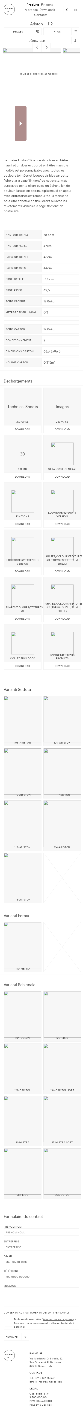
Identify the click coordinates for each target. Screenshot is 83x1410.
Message (10, 1285)
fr (75, 9)
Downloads (47, 9)
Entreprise (11, 1241)
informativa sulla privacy (58, 1319)
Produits (33, 4)
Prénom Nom (13, 1226)
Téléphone (11, 1271)
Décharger (37, 40)
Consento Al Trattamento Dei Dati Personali (36, 1312)
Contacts (40, 14)
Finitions (47, 4)
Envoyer (12, 1337)
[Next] (46, 47)
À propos (31, 9)
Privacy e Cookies (41, 1404)
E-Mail (8, 1256)
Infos (57, 31)
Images (18, 31)
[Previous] (37, 47)
